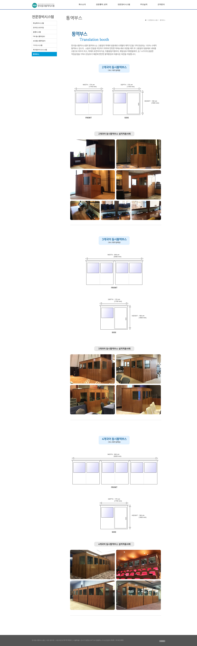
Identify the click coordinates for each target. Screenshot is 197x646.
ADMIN (162, 641)
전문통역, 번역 (101, 4)
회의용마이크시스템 (40, 50)
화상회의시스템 (38, 23)
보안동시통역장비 (39, 41)
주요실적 (143, 4)
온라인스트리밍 (38, 27)
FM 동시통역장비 (39, 36)
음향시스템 (37, 32)
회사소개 (82, 4)
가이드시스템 (37, 45)
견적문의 (161, 4)
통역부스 (36, 54)
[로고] (43, 5)
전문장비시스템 (124, 4)
